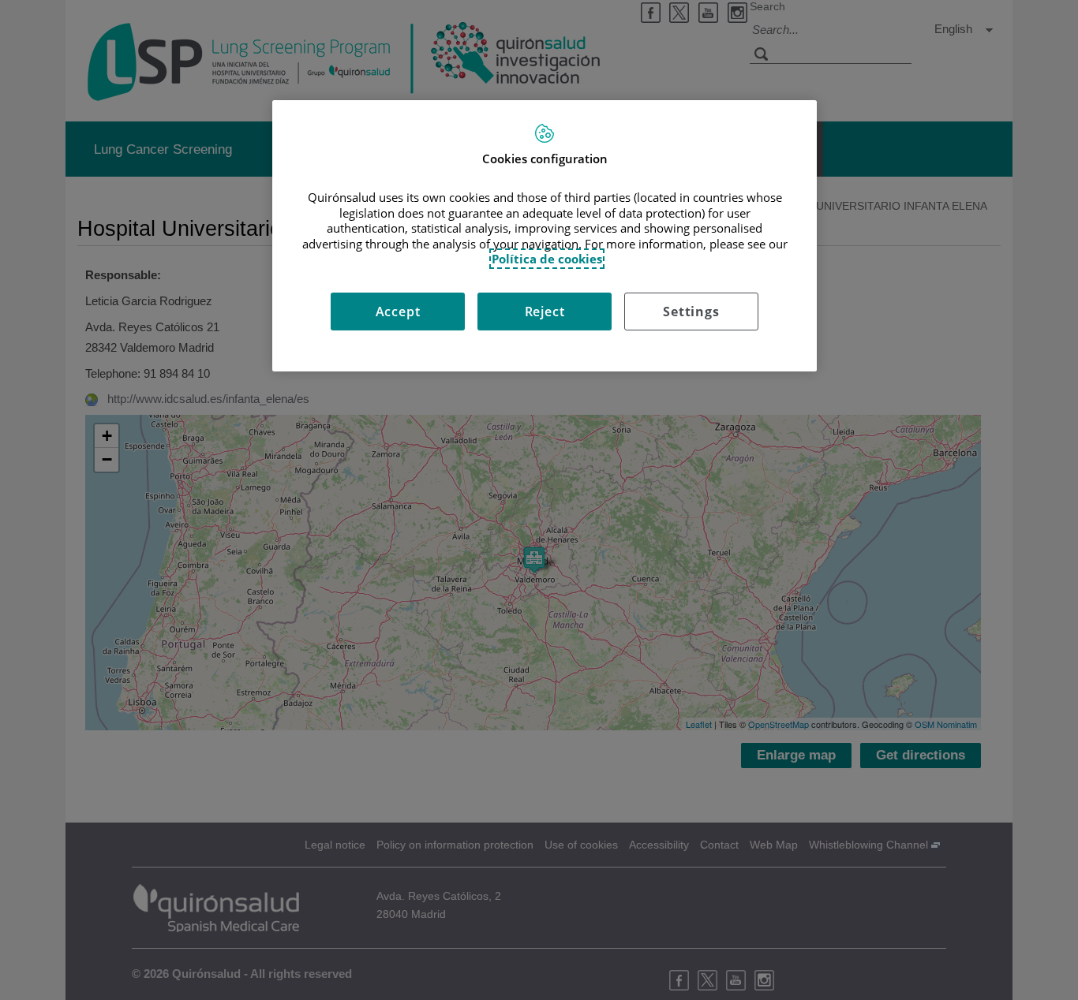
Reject (545, 311)
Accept (398, 311)
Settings (691, 311)
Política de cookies (547, 259)
